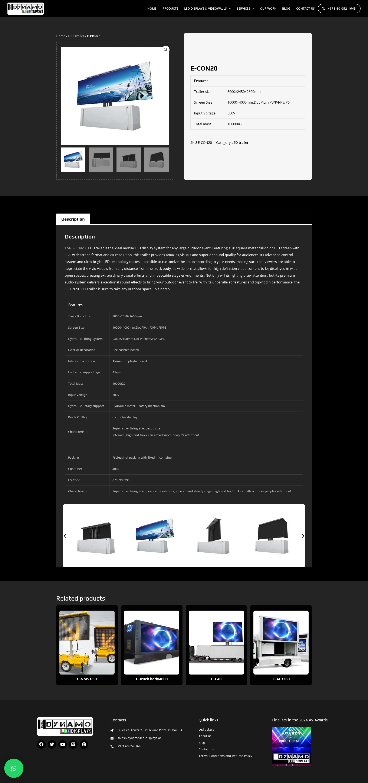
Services (243, 8)
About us (205, 736)
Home (152, 8)
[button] (229, 8)
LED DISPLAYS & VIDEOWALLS (205, 8)
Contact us (305, 8)
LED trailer (76, 36)
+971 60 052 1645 (342, 8)
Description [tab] (73, 219)
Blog (202, 743)
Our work (268, 8)
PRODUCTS (170, 8)
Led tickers (206, 729)
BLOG (286, 8)
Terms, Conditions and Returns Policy (225, 756)
